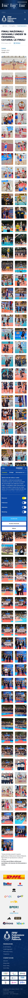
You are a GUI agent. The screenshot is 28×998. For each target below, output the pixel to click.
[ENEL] (8, 896)
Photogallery (12, 26)
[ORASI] (20, 896)
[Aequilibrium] (14, 912)
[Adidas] (9, 918)
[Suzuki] (20, 884)
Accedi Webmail (7, 947)
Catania (3, 48)
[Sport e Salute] (22, 973)
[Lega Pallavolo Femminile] (14, 982)
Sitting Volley (6, 963)
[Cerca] (25, 12)
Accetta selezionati (14, 523)
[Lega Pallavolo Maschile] (22, 982)
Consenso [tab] (4, 472)
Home (5, 26)
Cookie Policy (6, 993)
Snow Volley (6, 968)
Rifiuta (14, 528)
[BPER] (14, 907)
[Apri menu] (25, 19)
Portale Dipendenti (7, 949)
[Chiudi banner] (25, 468)
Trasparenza (6, 954)
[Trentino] (20, 923)
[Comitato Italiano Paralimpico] (14, 978)
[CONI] (5, 978)
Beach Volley (6, 965)
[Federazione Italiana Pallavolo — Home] (8, 19)
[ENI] (14, 901)
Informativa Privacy (8, 951)
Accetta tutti (14, 518)
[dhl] (14, 877)
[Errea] (14, 890)
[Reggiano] (17, 918)
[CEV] (5, 982)
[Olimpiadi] (5, 973)
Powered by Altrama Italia (8, 992)
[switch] (24, 502)
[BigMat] (7, 884)
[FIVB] (22, 978)
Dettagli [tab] (11, 472)
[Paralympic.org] (14, 973)
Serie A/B (5, 961)
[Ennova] (8, 923)
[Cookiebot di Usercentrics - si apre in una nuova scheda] (16, 468)
